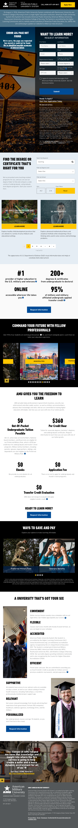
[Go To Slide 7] (39, 382)
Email (41, 50)
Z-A (50, 191)
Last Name (60, 42)
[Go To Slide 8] (40, 382)
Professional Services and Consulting (39, 361)
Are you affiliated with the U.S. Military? (64, 68)
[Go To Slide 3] (32, 382)
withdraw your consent (52, 141)
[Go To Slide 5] (35, 382)
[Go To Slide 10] (44, 382)
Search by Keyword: (42, 158)
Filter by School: (41, 177)
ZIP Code (42, 68)
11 (37, 762)
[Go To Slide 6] (37, 382)
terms (54, 143)
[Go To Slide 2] (30, 382)
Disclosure (44, 818)
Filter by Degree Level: (43, 167)
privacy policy (47, 143)
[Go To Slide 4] (33, 382)
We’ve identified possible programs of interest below (18, 46)
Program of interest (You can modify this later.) (64, 58)
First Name (42, 42)
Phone (59, 50)
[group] (39, 361)
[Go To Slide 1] (28, 382)
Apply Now (68, 5)
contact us (61, 143)
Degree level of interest (46, 59)
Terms (38, 818)
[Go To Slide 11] (45, 382)
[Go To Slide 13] (49, 382)
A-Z (41, 191)
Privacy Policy (32, 818)
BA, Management (21, 768)
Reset (65, 191)
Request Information (39, 310)
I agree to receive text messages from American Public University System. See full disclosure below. (57, 81)
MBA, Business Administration (22, 770)
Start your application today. (50, 101)
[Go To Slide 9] (42, 382)
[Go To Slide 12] (47, 382)
